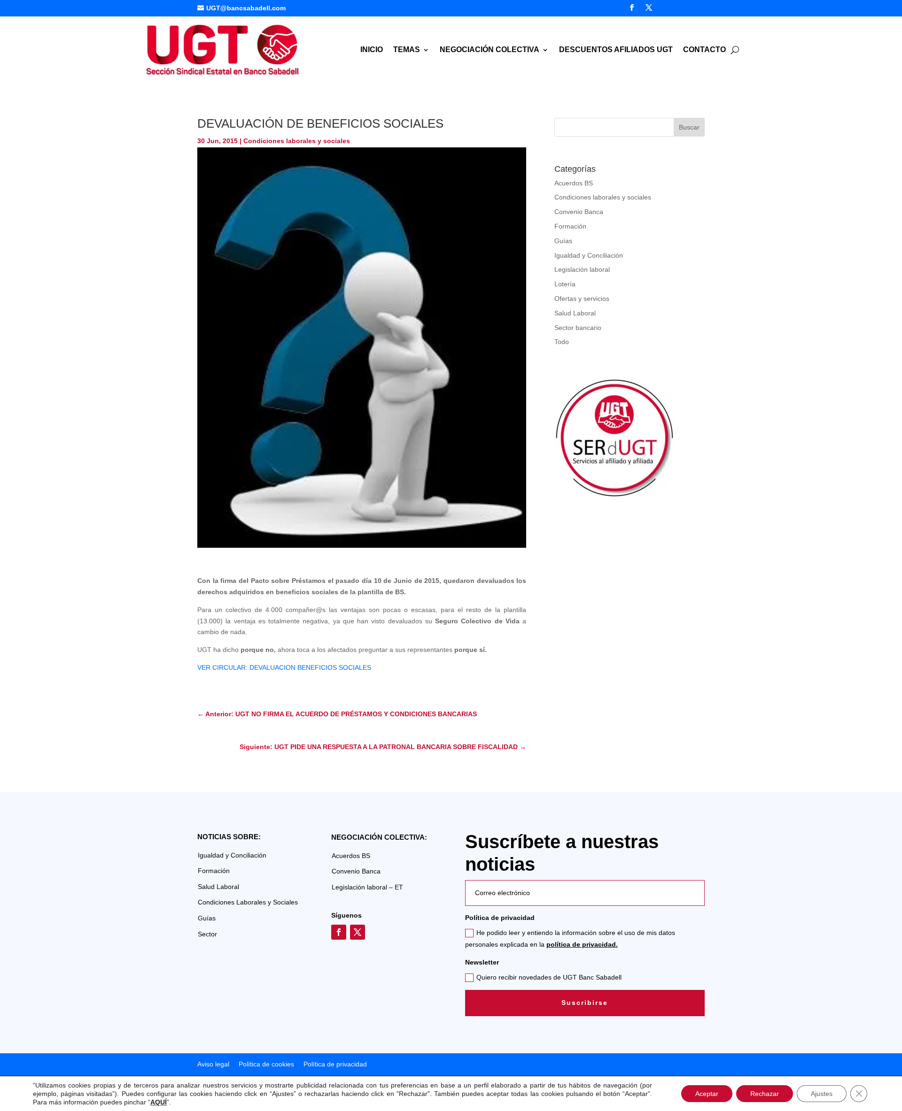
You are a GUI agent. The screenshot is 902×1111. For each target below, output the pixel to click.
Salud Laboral (575, 313)
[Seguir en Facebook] (631, 7)
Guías (563, 241)
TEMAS (406, 50)
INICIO (371, 50)
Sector (207, 934)
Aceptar (706, 1093)
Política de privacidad (334, 1064)
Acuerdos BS (573, 183)
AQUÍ (158, 1102)
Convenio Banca (578, 211)
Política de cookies (266, 1064)
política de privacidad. (582, 944)
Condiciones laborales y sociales (296, 141)
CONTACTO (704, 50)
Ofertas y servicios (581, 298)
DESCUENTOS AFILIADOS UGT (616, 50)
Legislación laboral (582, 269)
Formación (570, 226)
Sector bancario (577, 327)
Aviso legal (213, 1064)
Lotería (564, 284)
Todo (561, 341)
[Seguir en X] (648, 7)
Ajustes (821, 1093)
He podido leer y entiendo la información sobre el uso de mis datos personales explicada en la (570, 938)
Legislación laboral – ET (367, 887)
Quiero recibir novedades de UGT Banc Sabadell (549, 977)
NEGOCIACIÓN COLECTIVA (489, 50)
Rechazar (764, 1093)
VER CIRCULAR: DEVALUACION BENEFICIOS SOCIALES (284, 667)
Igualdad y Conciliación (588, 255)
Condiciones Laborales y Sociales (248, 902)
